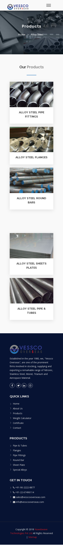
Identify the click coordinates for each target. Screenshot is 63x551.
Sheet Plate (19, 464)
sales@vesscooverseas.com (30, 497)
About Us (18, 408)
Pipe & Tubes (20, 445)
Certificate (18, 422)
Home (16, 403)
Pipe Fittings (19, 455)
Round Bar (18, 460)
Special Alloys (20, 469)
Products (17, 413)
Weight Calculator (22, 418)
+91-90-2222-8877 (25, 487)
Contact (17, 427)
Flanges (17, 450)
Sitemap (32, 537)
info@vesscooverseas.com (29, 501)
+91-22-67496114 (24, 492)
